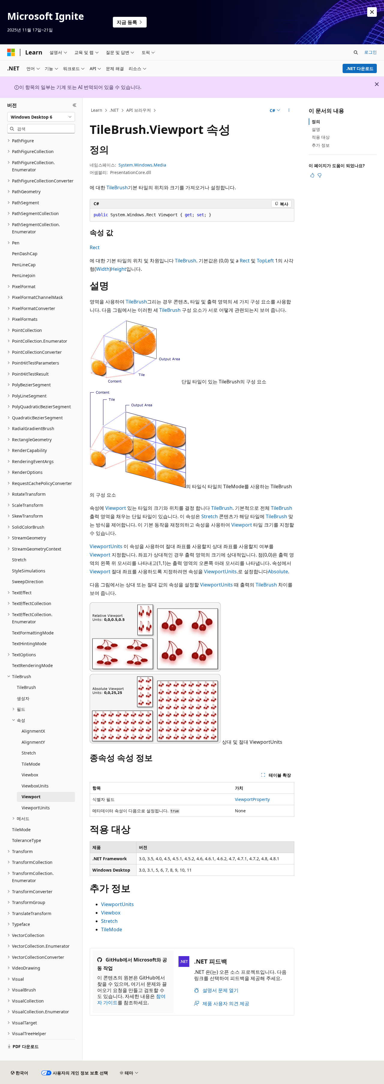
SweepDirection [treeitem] (28, 581)
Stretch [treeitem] (19, 560)
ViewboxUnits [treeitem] (35, 786)
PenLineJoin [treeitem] (23, 275)
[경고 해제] (372, 12)
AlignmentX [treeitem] (33, 731)
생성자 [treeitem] (23, 698)
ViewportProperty (252, 799)
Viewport (115, 508)
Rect (95, 247)
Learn (96, 110)
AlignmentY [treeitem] (33, 742)
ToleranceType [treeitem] (26, 840)
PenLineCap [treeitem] (24, 264)
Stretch (209, 516)
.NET (114, 110)
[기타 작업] (289, 110)
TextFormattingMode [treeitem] (33, 633)
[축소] (74, 105)
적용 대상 (321, 137)
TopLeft (265, 260)
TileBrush (117, 187)
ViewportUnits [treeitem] (36, 808)
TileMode (111, 929)
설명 (316, 129)
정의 (316, 121)
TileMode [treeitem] (31, 764)
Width (103, 269)
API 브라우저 (138, 110)
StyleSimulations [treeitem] (28, 571)
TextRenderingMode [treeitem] (32, 665)
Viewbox (110, 912)
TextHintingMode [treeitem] (29, 643)
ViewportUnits (106, 546)
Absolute (278, 571)
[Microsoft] (11, 52)
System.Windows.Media (142, 165)
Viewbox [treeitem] (30, 775)
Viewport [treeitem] (31, 796)
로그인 (370, 52)
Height (118, 269)
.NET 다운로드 (360, 68)
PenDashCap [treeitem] (25, 253)
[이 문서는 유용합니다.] (312, 175)
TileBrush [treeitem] (26, 687)
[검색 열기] (356, 52)
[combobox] (41, 117)
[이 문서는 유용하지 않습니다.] (319, 175)
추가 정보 (321, 145)
